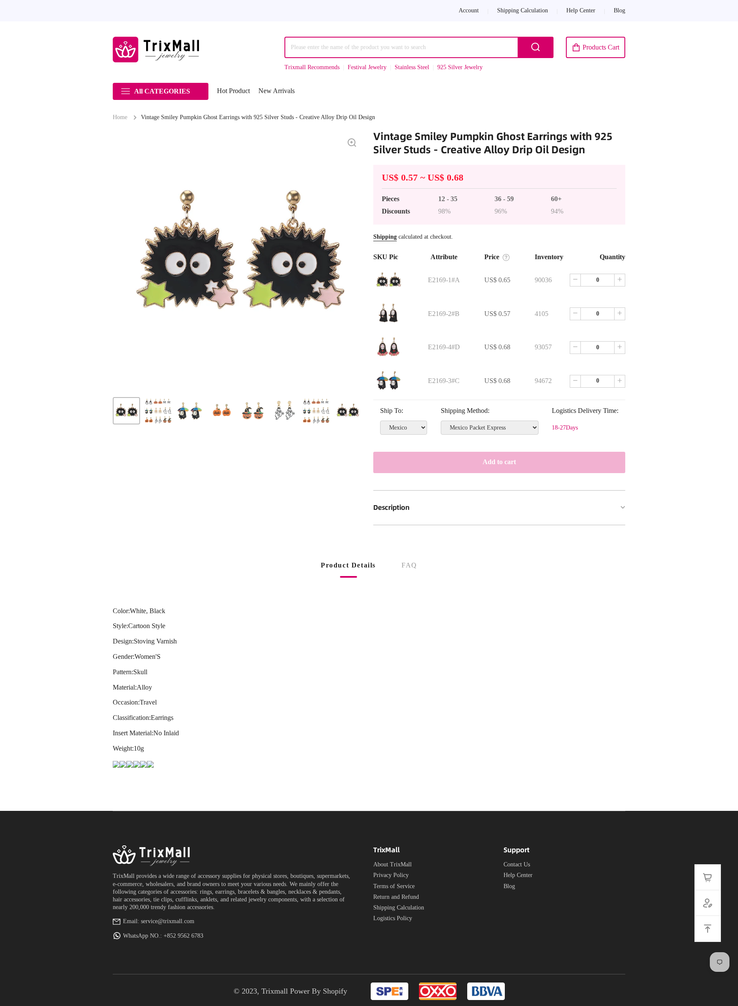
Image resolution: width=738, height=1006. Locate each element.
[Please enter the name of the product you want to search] (536, 47)
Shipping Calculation (398, 907)
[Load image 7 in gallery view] (316, 410)
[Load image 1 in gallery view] (126, 410)
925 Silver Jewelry (460, 67)
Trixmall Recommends (312, 67)
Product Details (348, 565)
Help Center (518, 875)
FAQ (409, 565)
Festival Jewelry (367, 67)
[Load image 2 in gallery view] (158, 410)
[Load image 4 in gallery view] (221, 410)
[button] (595, 47)
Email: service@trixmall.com (158, 921)
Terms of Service (394, 886)
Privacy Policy (391, 875)
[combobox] (419, 47)
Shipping (385, 237)
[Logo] (157, 49)
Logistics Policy (392, 918)
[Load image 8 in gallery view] (347, 410)
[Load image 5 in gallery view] (252, 410)
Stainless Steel (412, 67)
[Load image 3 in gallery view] (189, 410)
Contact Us (517, 864)
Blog (509, 886)
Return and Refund (396, 897)
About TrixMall (392, 864)
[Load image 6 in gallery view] (284, 410)
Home (120, 117)
